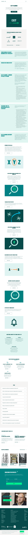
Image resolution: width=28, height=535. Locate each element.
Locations (25, 519)
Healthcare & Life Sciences (13, 515)
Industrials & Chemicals (13, 516)
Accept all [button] (21, 531)
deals (17, 68)
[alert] (14, 532)
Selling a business (3, 517)
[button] (26, 1)
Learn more (8, 260)
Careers (25, 518)
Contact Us (25, 520)
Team (25, 515)
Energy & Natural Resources (14, 512)
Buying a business (3, 516)
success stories (22, 68)
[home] (3, 1)
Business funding (3, 515)
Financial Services (13, 513)
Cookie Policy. (9, 533)
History (25, 517)
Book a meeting (14, 11)
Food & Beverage (12, 514)
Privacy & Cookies (9, 529)
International (25, 516)
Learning (2, 518)
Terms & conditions (6, 529)
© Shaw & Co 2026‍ (2, 529)
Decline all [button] (21, 533)
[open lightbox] (22, 167)
